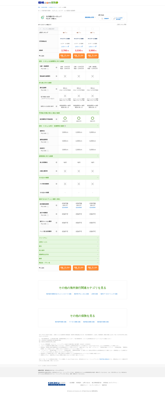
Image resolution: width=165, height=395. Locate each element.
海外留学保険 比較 (60, 322)
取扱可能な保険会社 (104, 359)
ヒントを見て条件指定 (119, 18)
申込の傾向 (43, 68)
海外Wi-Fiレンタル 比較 (81, 294)
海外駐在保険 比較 (89, 322)
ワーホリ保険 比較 (75, 322)
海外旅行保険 (44, 7)
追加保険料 (65, 207)
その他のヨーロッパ (53, 7)
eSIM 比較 (95, 294)
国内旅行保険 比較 (103, 322)
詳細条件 (106, 18)
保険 (39, 7)
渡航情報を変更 (89, 17)
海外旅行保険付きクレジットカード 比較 (58, 294)
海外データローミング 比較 (109, 294)
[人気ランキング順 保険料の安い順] (122, 25)
